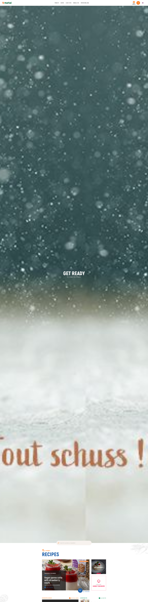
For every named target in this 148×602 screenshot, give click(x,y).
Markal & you (76, 2)
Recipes (62, 2)
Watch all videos (75, 598)
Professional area (85, 2)
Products (57, 2)
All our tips (103, 598)
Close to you (68, 2)
